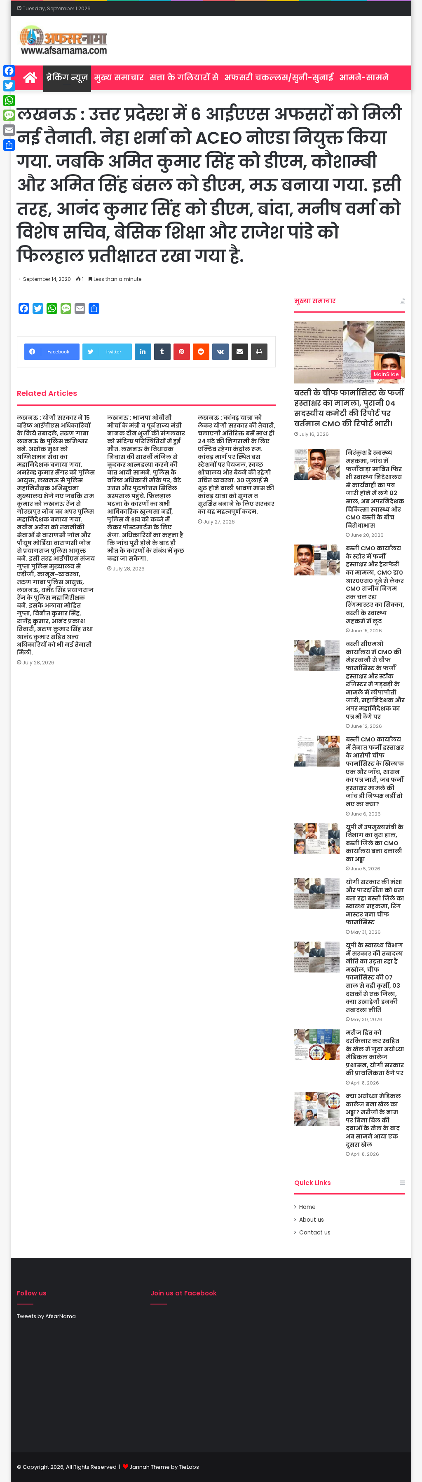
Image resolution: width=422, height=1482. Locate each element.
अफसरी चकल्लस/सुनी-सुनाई (278, 77)
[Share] (9, 145)
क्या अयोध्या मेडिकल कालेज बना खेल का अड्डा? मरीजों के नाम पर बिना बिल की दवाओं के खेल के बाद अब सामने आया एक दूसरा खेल (373, 1120)
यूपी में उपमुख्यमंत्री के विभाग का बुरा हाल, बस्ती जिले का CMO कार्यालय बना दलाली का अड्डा (374, 843)
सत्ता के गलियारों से (184, 77)
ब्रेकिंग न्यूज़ (67, 77)
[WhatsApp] (9, 100)
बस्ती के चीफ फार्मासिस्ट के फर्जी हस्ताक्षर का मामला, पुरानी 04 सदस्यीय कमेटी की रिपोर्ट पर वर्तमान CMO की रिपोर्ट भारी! (348, 408)
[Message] (9, 115)
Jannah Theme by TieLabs (164, 1467)
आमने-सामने (364, 77)
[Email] (9, 130)
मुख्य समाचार (119, 77)
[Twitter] (9, 85)
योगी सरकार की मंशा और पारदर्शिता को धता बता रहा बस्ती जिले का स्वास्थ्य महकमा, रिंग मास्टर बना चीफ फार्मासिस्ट (375, 902)
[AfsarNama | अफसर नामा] (65, 40)
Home (307, 1207)
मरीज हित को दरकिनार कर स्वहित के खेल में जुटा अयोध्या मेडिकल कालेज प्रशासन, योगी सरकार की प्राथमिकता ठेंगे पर (375, 1053)
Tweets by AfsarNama (46, 1316)
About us (311, 1220)
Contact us (315, 1233)
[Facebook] (9, 70)
